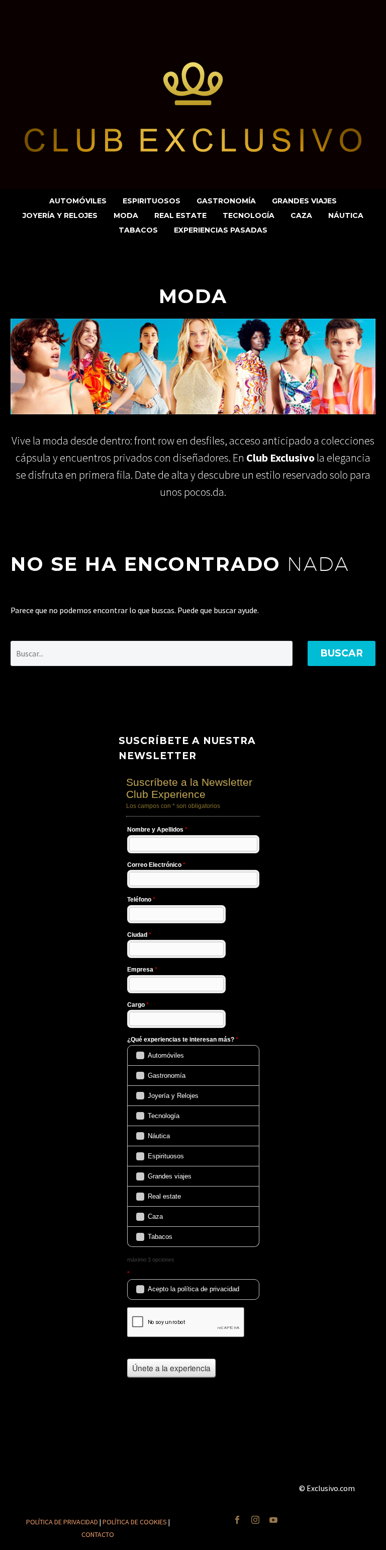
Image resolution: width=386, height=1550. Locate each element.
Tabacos (138, 230)
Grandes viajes (304, 200)
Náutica (345, 215)
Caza (301, 215)
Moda (126, 215)
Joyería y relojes (60, 215)
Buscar (341, 653)
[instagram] (255, 1520)
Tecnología (248, 215)
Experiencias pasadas (220, 230)
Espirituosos (151, 200)
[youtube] (273, 1520)
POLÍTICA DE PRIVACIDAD (62, 1521)
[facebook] (237, 1520)
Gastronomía (226, 200)
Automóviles (78, 200)
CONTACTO (97, 1534)
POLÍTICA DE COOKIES (135, 1521)
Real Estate (180, 215)
